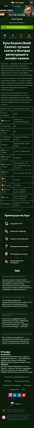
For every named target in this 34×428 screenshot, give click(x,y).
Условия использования (12, 385)
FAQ (23, 389)
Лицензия (27, 385)
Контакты (8, 381)
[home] (17, 3)
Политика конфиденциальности (17, 377)
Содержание (14, 389)
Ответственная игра (22, 381)
